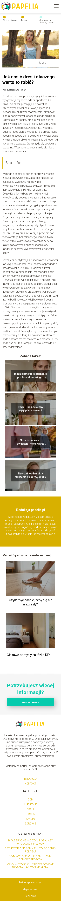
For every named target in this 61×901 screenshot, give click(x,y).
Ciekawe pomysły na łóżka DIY (28, 655)
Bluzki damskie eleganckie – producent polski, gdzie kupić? (30, 375)
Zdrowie (30, 823)
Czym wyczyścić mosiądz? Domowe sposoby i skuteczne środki (30, 866)
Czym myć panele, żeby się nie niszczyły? (30, 602)
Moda (24, 20)
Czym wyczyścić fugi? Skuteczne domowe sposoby (30, 858)
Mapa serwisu (30, 889)
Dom (30, 799)
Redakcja (30, 778)
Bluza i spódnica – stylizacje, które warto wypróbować (30, 442)
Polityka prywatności (30, 882)
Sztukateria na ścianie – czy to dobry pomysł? (30, 850)
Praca (31, 814)
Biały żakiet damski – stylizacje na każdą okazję (31, 475)
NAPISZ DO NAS (30, 702)
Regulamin (30, 896)
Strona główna (10, 20)
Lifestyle (30, 804)
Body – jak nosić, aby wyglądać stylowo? (30, 408)
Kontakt (30, 783)
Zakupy (30, 818)
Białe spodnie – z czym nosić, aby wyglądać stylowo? (30, 842)
